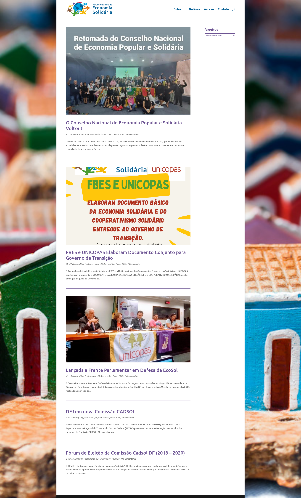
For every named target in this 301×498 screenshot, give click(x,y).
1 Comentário (133, 263)
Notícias (194, 9)
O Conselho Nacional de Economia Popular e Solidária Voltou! (124, 125)
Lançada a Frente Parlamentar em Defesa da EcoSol (122, 370)
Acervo (209, 9)
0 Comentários (132, 134)
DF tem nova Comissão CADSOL (100, 411)
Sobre (178, 9)
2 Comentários (130, 376)
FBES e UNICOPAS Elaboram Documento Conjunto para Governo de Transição (126, 255)
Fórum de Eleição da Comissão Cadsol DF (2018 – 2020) (125, 453)
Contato (223, 9)
